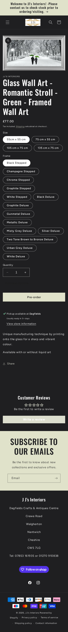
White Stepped (17, 197)
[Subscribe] (56, 478)
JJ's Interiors (32, 613)
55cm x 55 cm (16, 139)
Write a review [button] (34, 419)
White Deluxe (16, 256)
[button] (7, 22)
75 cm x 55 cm (45, 139)
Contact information (46, 623)
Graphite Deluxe (18, 205)
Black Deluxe (46, 197)
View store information (21, 323)
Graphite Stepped (19, 188)
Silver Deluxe (51, 231)
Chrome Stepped (18, 179)
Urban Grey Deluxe (20, 248)
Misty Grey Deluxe (19, 231)
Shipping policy (23, 623)
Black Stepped (16, 162)
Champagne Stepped (21, 171)
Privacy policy (29, 617)
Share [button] (11, 363)
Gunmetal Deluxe (18, 214)
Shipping (20, 126)
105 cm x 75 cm (17, 148)
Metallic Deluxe (17, 222)
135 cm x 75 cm (48, 148)
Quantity (8, 265)
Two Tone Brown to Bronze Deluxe (30, 239)
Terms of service (49, 617)
